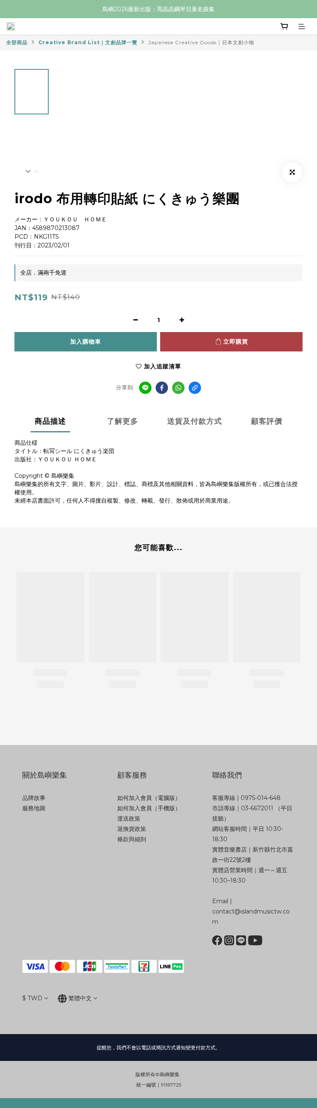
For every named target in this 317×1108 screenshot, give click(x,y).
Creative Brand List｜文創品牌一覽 (87, 42)
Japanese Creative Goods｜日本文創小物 (201, 42)
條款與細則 (131, 839)
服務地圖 (33, 808)
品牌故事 (33, 798)
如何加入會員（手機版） (149, 808)
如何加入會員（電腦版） (149, 798)
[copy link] (195, 388)
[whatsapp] (178, 388)
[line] (145, 388)
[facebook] (162, 388)
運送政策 (128, 818)
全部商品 (17, 42)
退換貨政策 (131, 829)
